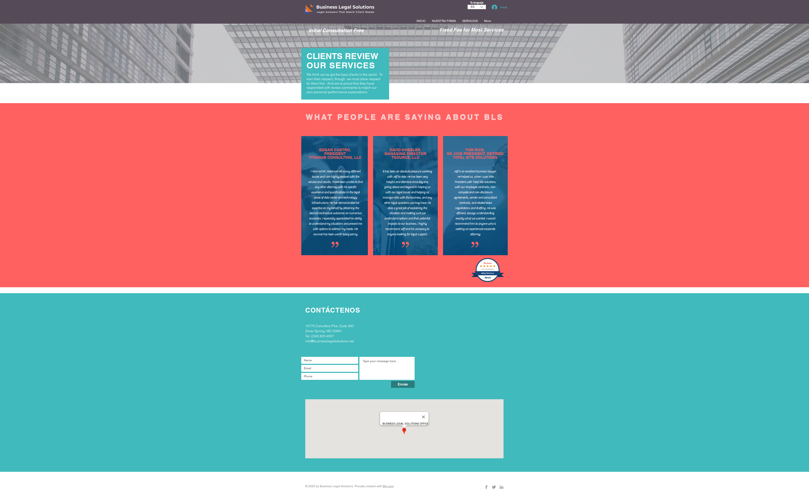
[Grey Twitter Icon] (494, 487)
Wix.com (388, 486)
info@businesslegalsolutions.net (329, 341)
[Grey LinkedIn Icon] (501, 487)
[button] (470, 21)
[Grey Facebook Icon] (486, 487)
